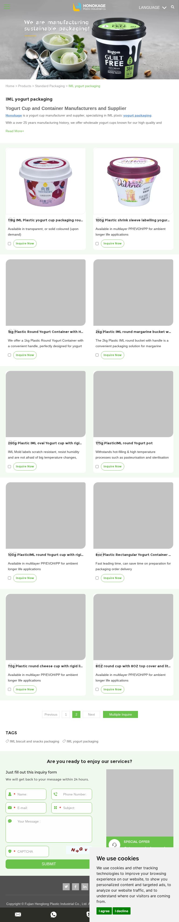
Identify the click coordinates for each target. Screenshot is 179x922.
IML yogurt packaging (82, 741)
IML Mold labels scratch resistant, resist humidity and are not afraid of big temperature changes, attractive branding (43, 457)
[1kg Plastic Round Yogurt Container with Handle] (46, 292)
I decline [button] (121, 911)
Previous (51, 714)
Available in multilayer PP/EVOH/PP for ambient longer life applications (130, 231)
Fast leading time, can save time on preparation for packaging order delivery (133, 566)
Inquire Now (25, 243)
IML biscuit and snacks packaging (34, 741)
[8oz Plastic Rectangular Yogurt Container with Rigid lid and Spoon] (133, 515)
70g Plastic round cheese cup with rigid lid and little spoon (59, 666)
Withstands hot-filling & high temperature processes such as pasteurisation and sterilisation (132, 454)
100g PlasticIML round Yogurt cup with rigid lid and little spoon (62, 555)
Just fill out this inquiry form (31, 772)
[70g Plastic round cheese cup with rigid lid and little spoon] (46, 627)
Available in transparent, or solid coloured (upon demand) (43, 231)
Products (24, 86)
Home (10, 86)
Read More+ (15, 131)
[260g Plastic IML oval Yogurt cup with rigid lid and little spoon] (46, 404)
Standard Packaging (50, 86)
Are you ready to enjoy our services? (89, 761)
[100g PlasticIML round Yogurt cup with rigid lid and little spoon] (46, 515)
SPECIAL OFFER (137, 842)
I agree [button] (104, 911)
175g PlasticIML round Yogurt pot (124, 443)
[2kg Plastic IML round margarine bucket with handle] (133, 292)
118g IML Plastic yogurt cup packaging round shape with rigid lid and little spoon (78, 220)
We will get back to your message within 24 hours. (47, 779)
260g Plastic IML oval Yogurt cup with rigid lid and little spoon (62, 443)
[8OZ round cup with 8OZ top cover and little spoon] (133, 627)
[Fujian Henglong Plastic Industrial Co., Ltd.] (89, 7)
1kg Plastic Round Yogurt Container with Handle (49, 332)
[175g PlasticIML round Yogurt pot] (133, 404)
